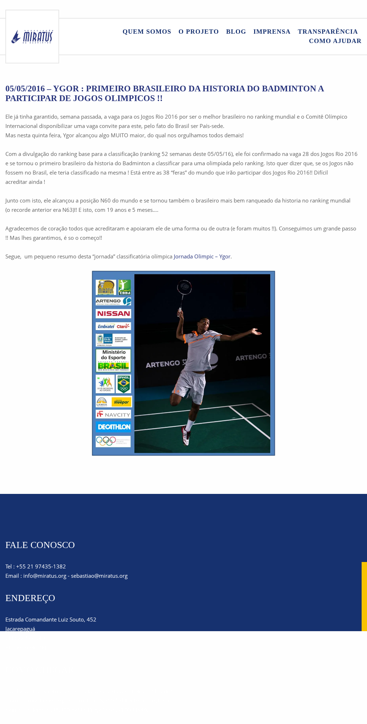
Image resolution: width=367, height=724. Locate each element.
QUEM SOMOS (147, 31)
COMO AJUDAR (335, 40)
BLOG (236, 31)
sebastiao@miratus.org (99, 575)
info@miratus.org (44, 575)
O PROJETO (198, 31)
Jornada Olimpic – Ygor (202, 256)
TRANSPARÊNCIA (328, 31)
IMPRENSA (272, 31)
